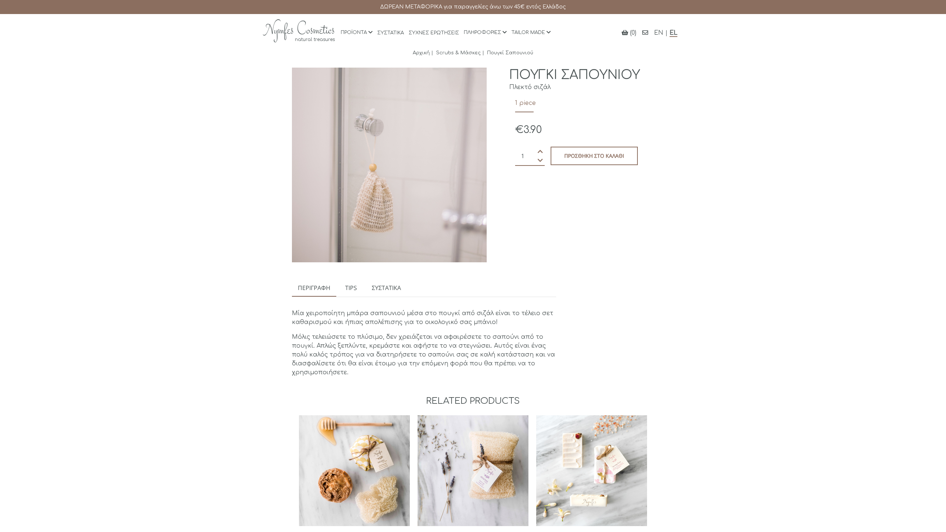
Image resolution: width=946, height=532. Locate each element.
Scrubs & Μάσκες (458, 52)
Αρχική (421, 52)
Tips (351, 288)
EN (658, 33)
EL (673, 33)
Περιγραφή (314, 288)
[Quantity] (530, 156)
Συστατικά (386, 288)
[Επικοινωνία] (645, 33)
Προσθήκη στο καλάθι (594, 155)
